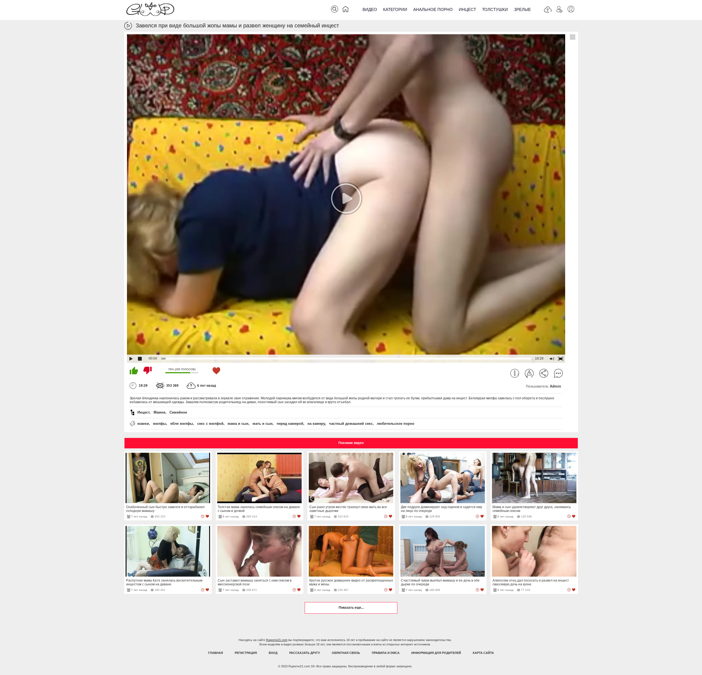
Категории (395, 9)
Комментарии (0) (558, 373)
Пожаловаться (529, 373)
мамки (143, 423)
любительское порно (395, 423)
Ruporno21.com (276, 640)
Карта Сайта (483, 652)
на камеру (316, 423)
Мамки (159, 412)
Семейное (178, 412)
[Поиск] (334, 9)
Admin (555, 386)
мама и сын (238, 423)
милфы (159, 423)
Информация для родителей (436, 652)
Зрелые (522, 9)
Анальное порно (433, 9)
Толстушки (495, 9)
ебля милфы (181, 423)
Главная (215, 652)
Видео (370, 9)
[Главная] (345, 10)
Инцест (467, 9)
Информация (515, 373)
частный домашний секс (351, 423)
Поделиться (544, 373)
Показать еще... (351, 608)
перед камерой (290, 423)
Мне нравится (134, 370)
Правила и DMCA (386, 652)
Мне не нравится (147, 370)
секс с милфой (210, 423)
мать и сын (263, 423)
